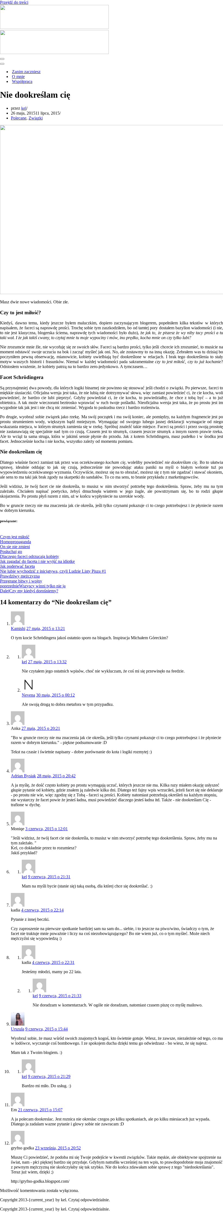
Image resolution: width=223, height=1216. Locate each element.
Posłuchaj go (11, 551)
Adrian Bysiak (23, 775)
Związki (36, 118)
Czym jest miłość (14, 536)
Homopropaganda (15, 541)
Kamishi (18, 628)
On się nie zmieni (15, 546)
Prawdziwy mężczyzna (20, 576)
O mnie (18, 76)
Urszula (17, 1029)
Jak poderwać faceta (17, 566)
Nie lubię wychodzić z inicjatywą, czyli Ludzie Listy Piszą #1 (53, 571)
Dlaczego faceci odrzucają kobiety (29, 556)
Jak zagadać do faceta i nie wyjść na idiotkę (37, 561)
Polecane (18, 118)
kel (23, 108)
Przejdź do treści (14, 2)
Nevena (28, 695)
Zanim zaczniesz (26, 71)
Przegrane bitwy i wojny (21, 581)
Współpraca (22, 81)
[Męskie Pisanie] (54, 27)
